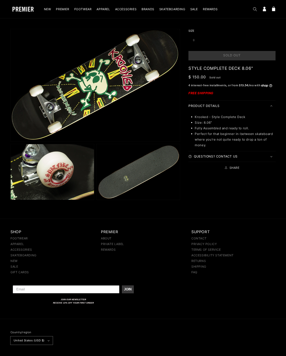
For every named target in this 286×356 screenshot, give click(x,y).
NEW (14, 261)
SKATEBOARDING (23, 255)
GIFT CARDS (19, 272)
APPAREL (17, 244)
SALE (14, 266)
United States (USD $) (29, 340)
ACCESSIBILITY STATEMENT (212, 255)
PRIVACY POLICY (204, 244)
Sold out (232, 55)
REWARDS (108, 249)
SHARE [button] (234, 167)
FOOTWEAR (19, 238)
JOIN (128, 289)
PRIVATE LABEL (112, 244)
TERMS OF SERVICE (206, 249)
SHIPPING (198, 266)
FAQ (194, 272)
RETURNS (198, 261)
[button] (255, 9)
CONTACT (198, 238)
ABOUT (106, 238)
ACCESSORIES (21, 249)
